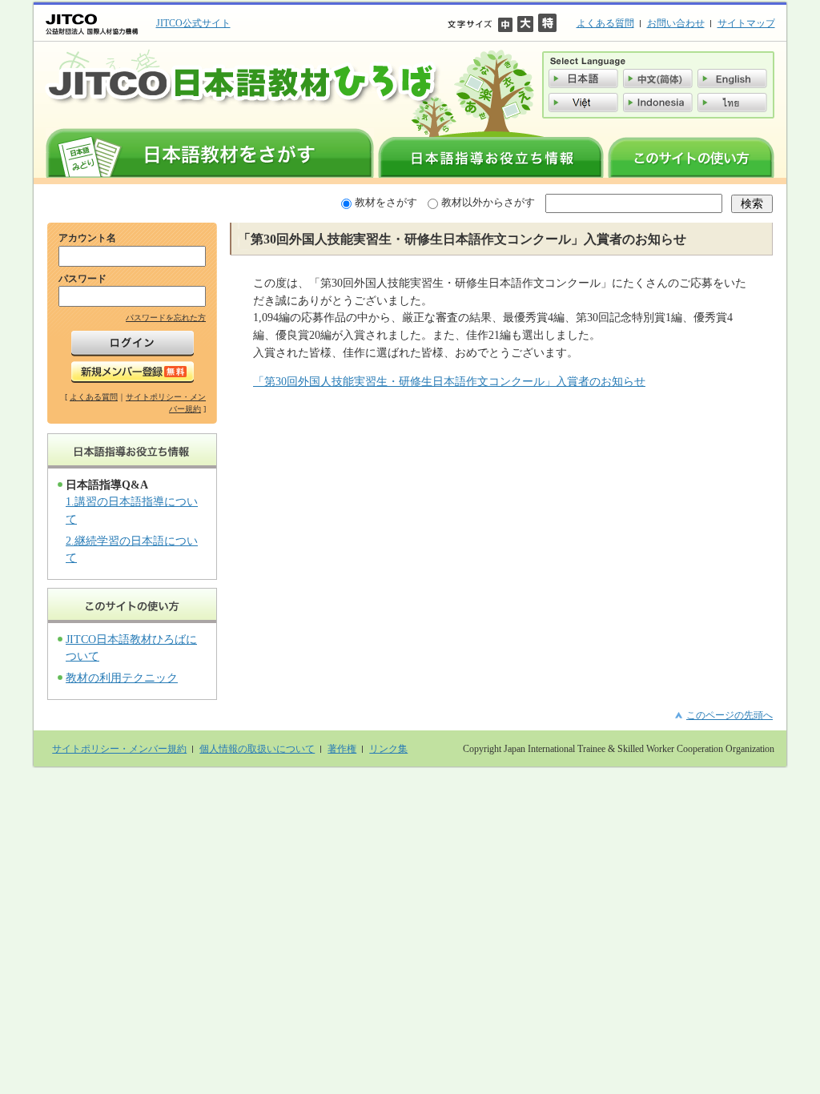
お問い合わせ (676, 23)
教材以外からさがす (488, 202)
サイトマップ (746, 23)
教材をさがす (386, 202)
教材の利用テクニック (122, 677)
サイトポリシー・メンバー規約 (119, 748)
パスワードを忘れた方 (166, 317)
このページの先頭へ (729, 715)
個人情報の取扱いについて (257, 748)
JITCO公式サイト (193, 23)
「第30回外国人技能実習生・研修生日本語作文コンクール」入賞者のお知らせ (449, 381)
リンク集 (388, 748)
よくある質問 (605, 23)
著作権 (342, 748)
